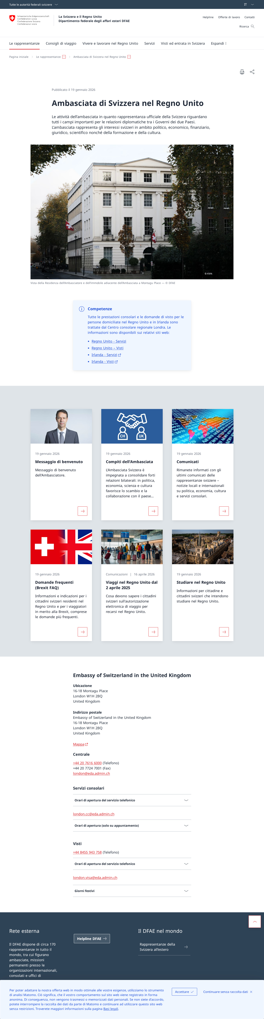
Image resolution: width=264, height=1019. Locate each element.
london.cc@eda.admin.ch (93, 814)
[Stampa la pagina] (242, 71)
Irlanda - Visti (103, 361)
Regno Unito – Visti (107, 348)
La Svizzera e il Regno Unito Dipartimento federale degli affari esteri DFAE (94, 18)
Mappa (78, 744)
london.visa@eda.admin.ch (95, 877)
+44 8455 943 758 (87, 852)
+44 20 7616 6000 (87, 763)
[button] (24, 43)
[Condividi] (252, 72)
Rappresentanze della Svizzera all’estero (157, 947)
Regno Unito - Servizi (109, 341)
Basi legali (110, 1009)
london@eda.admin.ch (91, 773)
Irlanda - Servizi (104, 354)
